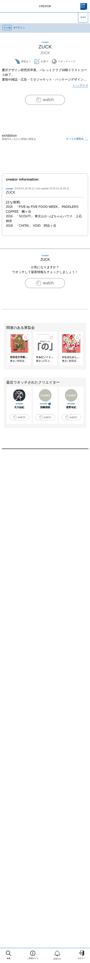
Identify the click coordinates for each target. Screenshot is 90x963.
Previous (3, 351)
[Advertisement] (45, 510)
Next (87, 351)
